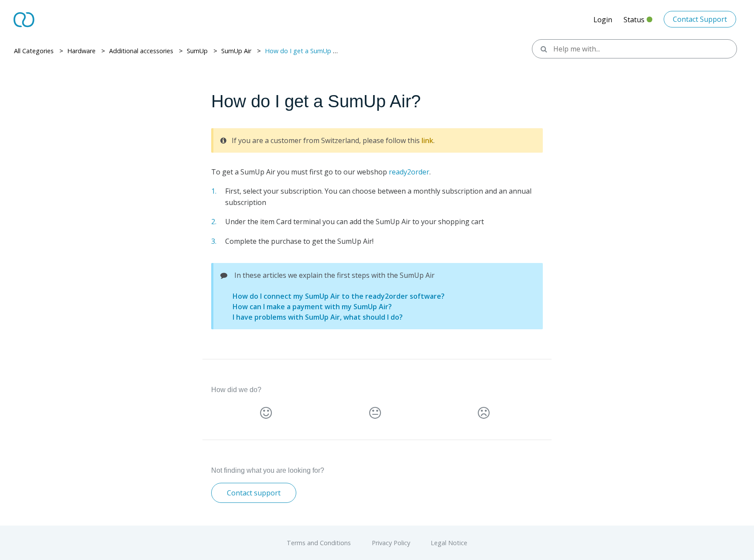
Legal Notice (449, 543)
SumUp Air (236, 51)
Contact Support (700, 19)
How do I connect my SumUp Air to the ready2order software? (339, 296)
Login (602, 19)
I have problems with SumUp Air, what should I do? (318, 317)
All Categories (34, 51)
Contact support (254, 493)
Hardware (81, 51)
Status (638, 22)
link (427, 140)
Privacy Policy (392, 543)
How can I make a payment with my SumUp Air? (312, 306)
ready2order (409, 172)
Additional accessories (141, 51)
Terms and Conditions (320, 543)
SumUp (197, 51)
